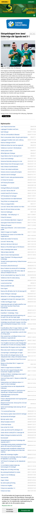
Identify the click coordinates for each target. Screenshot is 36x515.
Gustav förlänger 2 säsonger (9, 294)
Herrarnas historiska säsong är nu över (11, 161)
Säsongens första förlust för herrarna (11, 222)
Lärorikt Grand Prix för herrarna (9, 193)
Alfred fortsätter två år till (7, 422)
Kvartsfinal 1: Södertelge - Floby (9, 313)
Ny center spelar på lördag (8, 483)
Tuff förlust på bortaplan (7, 182)
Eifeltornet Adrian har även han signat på (12, 145)
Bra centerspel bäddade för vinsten (10, 472)
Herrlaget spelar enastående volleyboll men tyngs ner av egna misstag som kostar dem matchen (13, 450)
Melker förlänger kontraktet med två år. (11, 435)
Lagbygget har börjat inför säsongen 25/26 (13, 299)
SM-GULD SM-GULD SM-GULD (9, 244)
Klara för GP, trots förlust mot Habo (10, 209)
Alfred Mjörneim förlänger (8, 153)
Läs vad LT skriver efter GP (8, 190)
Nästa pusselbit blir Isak (7, 286)
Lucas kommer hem (6, 283)
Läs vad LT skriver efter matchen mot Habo (12, 206)
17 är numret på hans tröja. (8, 411)
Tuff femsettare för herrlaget (8, 196)
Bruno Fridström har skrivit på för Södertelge (13, 268)
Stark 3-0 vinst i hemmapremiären (10, 255)
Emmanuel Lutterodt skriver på (9, 265)
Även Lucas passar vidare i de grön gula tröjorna (14, 137)
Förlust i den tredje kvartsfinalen (9, 169)
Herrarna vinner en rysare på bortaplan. (11, 172)
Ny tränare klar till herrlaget (8, 416)
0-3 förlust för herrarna (7, 180)
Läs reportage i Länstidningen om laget (11, 352)
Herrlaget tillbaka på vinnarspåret (10, 188)
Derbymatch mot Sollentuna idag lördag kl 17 (13, 340)
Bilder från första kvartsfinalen (9, 310)
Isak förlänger (4, 132)
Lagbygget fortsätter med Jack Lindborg (12, 140)
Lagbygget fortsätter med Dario (9, 129)
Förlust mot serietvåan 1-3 (8, 488)
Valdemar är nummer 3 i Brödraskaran (11, 148)
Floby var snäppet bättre (7, 204)
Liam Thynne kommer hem (8, 126)
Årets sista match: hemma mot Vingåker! (12, 350)
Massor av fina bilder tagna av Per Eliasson (12, 247)
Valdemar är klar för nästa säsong (10, 278)
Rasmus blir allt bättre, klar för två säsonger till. (14, 291)
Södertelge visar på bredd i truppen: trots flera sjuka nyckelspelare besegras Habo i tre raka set (13, 323)
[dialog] (18, 503)
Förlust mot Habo (5, 491)
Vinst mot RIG (4, 477)
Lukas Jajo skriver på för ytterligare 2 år (11, 430)
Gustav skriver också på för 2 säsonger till (12, 432)
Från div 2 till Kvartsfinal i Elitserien (10, 134)
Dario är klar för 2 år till (7, 427)
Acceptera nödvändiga (9, 510)
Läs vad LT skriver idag (7, 241)
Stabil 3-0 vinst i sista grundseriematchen (12, 177)
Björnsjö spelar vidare (7, 419)
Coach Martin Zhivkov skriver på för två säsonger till (15, 319)
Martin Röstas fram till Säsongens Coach (12, 164)
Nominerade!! (4, 438)
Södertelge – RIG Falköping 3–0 (10, 214)
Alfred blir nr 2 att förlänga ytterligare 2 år (12, 296)
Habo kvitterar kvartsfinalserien (9, 166)
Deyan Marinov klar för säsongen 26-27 (11, 156)
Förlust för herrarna (6, 217)
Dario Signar (4, 288)
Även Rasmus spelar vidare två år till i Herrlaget (13, 414)
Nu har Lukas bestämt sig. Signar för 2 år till (13, 275)
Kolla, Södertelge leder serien (9, 249)
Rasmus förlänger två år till (8, 142)
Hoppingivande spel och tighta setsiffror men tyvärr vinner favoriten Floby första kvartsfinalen (13, 306)
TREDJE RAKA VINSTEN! (7, 252)
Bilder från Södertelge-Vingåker (9, 454)
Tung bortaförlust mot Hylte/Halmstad (11, 198)
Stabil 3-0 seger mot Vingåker (9, 232)
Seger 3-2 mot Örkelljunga (8, 475)
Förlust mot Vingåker (6, 485)
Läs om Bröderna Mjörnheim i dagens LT (12, 220)
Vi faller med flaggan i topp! (8, 302)
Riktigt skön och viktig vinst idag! (10, 469)
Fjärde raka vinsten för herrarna (9, 239)
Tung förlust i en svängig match (9, 201)
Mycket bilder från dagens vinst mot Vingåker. (13, 347)
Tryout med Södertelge (7, 158)
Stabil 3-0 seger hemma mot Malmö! (11, 367)
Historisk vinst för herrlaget (8, 174)
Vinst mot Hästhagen (6, 212)
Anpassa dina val (7, 505)
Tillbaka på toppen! (6, 225)
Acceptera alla (25, 510)
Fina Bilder (4, 185)
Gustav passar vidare (6, 150)
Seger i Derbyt (5, 480)
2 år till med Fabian (6, 424)
